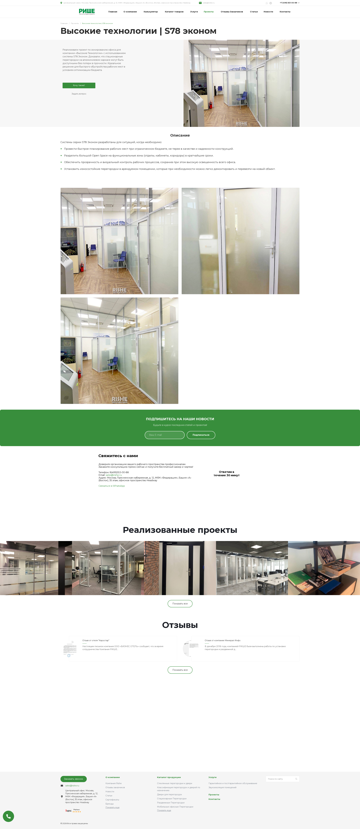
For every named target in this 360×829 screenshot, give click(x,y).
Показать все (180, 603)
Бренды (109, 804)
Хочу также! (79, 85)
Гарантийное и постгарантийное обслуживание (233, 783)
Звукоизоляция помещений (222, 787)
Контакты (214, 799)
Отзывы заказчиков (115, 787)
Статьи (108, 795)
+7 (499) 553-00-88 (288, 3)
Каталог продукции (169, 777)
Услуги (213, 777)
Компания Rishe (113, 783)
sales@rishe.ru (209, 3)
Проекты (214, 794)
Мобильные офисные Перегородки (175, 806)
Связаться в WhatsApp (112, 486)
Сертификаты (112, 799)
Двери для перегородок (169, 794)
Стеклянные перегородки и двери (174, 783)
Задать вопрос (79, 94)
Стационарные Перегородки (171, 798)
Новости (109, 791)
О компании (112, 777)
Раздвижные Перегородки (170, 802)
